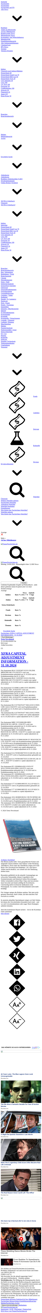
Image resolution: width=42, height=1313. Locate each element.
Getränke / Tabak (7, 295)
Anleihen (36, 413)
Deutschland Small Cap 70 (10, 75)
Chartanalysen (6, 45)
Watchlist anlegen (7, 512)
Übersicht (4, 203)
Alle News (4, 9)
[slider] (4, 646)
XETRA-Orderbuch (8, 201)
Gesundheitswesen (7, 293)
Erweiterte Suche (6, 157)
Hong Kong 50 (6, 96)
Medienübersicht (6, 136)
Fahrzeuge (4, 288)
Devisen (36, 462)
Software (4, 339)
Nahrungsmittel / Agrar (8, 330)
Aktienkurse (5, 175)
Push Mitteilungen (7, 637)
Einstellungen (5, 508)
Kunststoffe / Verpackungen (10, 318)
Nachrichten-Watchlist (8, 502)
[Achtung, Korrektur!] (21, 858)
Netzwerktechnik (6, 332)
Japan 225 (4, 94)
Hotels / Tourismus (7, 305)
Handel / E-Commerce (8, 299)
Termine (3, 49)
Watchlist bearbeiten (8, 506)
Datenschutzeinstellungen (10, 1305)
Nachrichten (5, 4)
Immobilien (5, 307)
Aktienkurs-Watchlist (8, 504)
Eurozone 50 (5, 86)
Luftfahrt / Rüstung (7, 322)
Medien (3, 134)
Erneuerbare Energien (8, 286)
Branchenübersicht (7, 116)
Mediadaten (23, 1305)
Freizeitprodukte (6, 291)
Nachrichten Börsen (7, 1301)
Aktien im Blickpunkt (8, 30)
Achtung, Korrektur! (8, 860)
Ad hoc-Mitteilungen (8, 32)
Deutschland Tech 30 (8, 79)
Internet (3, 311)
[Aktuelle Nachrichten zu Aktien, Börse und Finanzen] (9, 544)
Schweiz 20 (5, 90)
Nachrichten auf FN (7, 7)
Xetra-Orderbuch (17, 1299)
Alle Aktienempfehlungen (9, 43)
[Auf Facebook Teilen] (17, 930)
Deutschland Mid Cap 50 (9, 77)
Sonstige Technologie (8, 341)
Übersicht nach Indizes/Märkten (12, 71)
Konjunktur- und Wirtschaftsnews (12, 37)
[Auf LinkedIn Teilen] (17, 979)
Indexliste (4, 225)
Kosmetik (4, 316)
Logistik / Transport (7, 320)
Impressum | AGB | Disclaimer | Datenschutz (16, 1309)
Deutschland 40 (6, 73)
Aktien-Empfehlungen (22, 1301)
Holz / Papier (5, 303)
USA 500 (4, 82)
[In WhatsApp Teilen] (17, 996)
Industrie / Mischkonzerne (10, 309)
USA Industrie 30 (7, 81)
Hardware (4, 301)
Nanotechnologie (6, 328)
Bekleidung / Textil (7, 274)
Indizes (3, 69)
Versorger (4, 347)
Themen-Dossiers (7, 51)
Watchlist (36, 497)
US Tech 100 (5, 84)
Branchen (4, 114)
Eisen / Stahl (5, 282)
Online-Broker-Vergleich (9, 183)
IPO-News (4, 47)
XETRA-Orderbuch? (8, 205)
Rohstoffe (4, 337)
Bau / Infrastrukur (7, 272)
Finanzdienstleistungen (8, 289)
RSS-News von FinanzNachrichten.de (14, 1311)
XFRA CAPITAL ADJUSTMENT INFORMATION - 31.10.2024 (14, 659)
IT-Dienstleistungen (7, 312)
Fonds (35, 396)
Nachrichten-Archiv (13, 1303)
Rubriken (4, 28)
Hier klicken (5, 913)
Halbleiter (4, 297)
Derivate (36, 429)
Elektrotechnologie (7, 284)
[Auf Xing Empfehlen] (17, 963)
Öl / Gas (4, 334)
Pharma (3, 336)
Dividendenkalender (8, 181)
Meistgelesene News (8, 35)
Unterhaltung (5, 345)
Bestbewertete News (8, 33)
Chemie (3, 278)
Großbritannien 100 (7, 88)
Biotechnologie (6, 276)
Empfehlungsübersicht (8, 41)
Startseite (4, 2)
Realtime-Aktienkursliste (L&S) (12, 179)
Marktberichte (5, 39)
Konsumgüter (5, 314)
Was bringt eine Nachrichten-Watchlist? (14, 510)
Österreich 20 (5, 92)
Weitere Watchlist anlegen (9, 501)
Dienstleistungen (6, 280)
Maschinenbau (6, 324)
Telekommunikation (7, 343)
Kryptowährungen (7, 464)
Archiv (3, 138)
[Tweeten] (17, 946)
